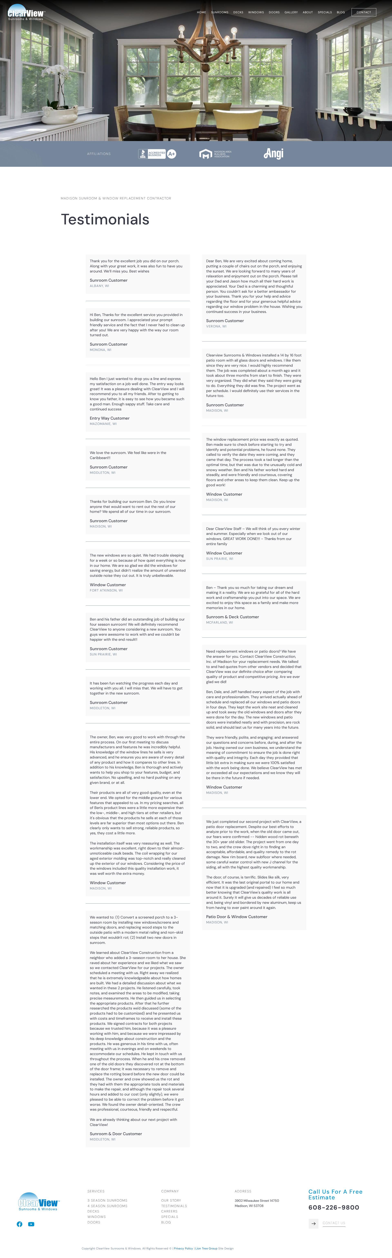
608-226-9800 (334, 1207)
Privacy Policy (183, 1248)
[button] (220, 12)
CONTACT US (334, 1223)
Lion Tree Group (206, 1248)
